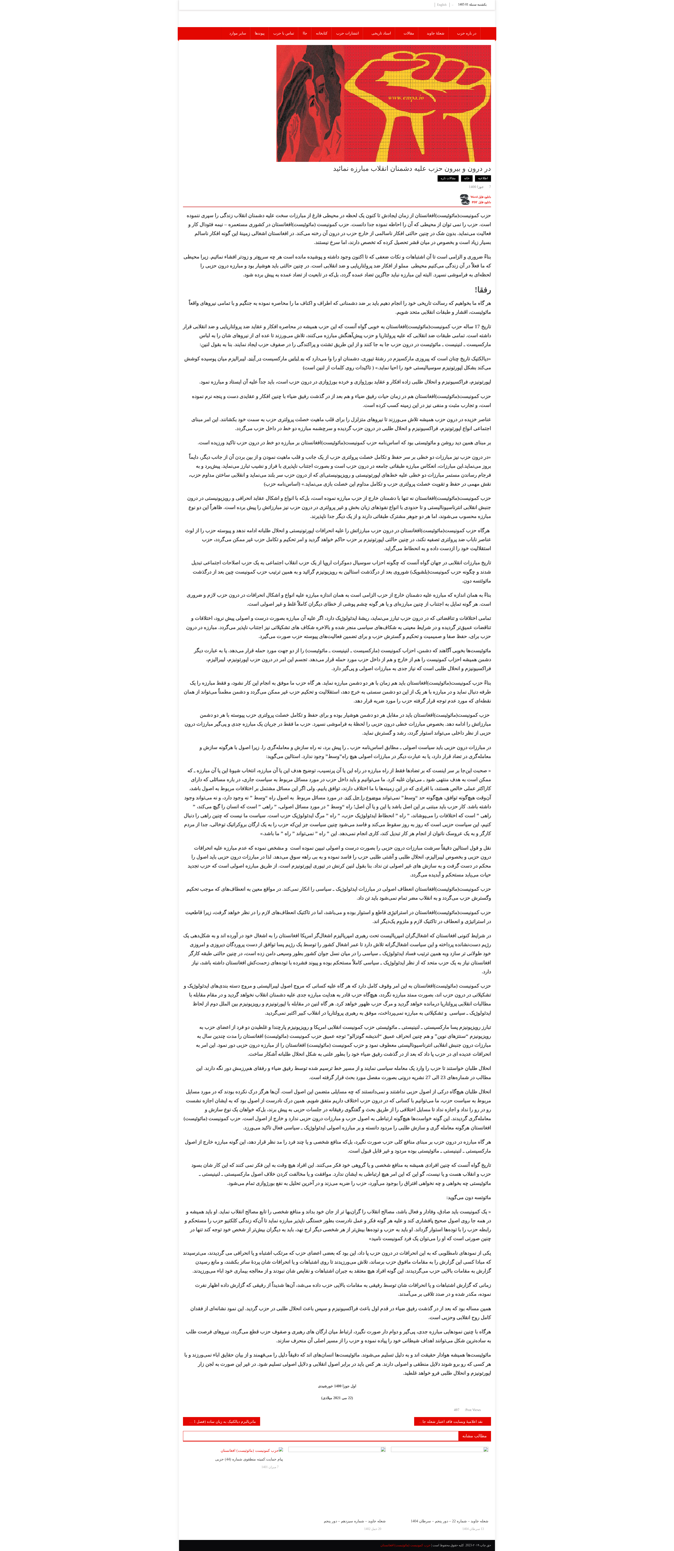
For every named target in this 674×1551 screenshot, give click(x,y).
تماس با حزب (283, 33)
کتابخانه (322, 33)
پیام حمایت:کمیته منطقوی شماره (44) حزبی (249, 1459)
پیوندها (260, 33)
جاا (305, 33)
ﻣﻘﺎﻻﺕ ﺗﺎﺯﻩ (448, 178)
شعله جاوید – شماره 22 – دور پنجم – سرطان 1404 (449, 1521)
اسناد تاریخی (381, 33)
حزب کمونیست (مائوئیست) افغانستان (405, 1545)
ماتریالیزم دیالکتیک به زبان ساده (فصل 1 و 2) (221, 1422)
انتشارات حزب (347, 33)
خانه (466, 178)
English (442, 5)
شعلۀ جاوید (435, 33)
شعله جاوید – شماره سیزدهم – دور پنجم (355, 1521)
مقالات (409, 33)
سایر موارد (237, 33)
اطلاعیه (483, 178)
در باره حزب (466, 33)
